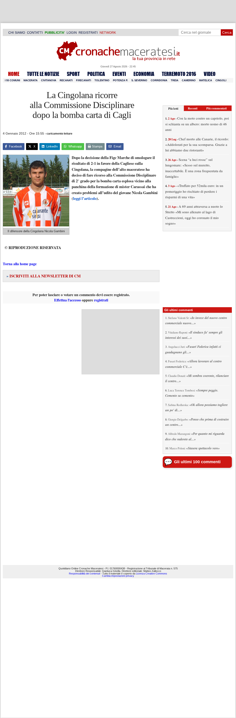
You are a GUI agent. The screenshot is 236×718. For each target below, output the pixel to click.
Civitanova (48, 80)
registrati (101, 300)
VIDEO (209, 74)
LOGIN (72, 32)
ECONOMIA (143, 74)
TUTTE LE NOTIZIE (43, 74)
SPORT (73, 74)
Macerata (31, 80)
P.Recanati (83, 80)
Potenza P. (120, 80)
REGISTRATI (88, 32)
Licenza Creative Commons (151, 573)
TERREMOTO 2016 (179, 74)
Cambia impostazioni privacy (118, 575)
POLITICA (96, 74)
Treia (174, 80)
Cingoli (220, 80)
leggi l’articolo (85, 198)
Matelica (205, 80)
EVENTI (119, 74)
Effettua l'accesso (67, 300)
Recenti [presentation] (193, 108)
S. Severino (139, 80)
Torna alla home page (20, 263)
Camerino (189, 80)
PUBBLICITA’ (55, 32)
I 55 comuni (12, 80)
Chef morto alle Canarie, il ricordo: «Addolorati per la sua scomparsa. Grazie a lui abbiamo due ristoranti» (197, 145)
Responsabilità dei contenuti (84, 573)
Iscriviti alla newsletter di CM (43, 276)
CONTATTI (35, 32)
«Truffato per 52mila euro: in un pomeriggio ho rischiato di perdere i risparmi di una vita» (194, 191)
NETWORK (108, 32)
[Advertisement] (120, 341)
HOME (13, 74)
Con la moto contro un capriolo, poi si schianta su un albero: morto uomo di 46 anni (197, 124)
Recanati (66, 80)
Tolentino (101, 80)
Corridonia (159, 80)
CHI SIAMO (16, 32)
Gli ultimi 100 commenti (197, 462)
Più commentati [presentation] (216, 108)
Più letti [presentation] (173, 108)
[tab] (173, 108)
